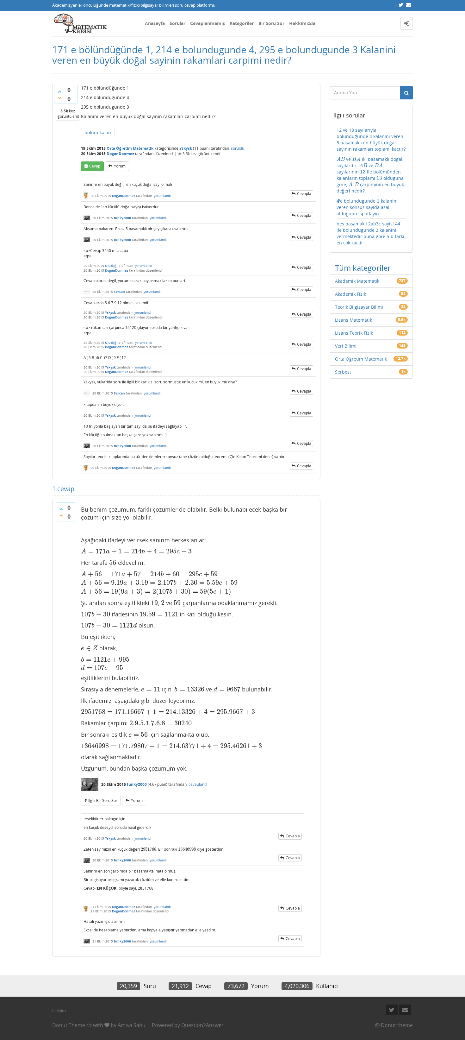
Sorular (177, 23)
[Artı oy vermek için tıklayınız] (59, 91)
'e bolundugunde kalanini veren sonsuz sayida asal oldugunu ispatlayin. (367, 207)
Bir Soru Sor (271, 23)
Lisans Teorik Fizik (354, 333)
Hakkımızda (302, 23)
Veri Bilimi (345, 346)
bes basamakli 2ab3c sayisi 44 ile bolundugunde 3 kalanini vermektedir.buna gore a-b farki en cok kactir (370, 233)
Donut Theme (68, 1025)
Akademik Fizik (350, 294)
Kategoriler (242, 23)
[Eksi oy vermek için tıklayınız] (59, 97)
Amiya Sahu (132, 1025)
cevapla (304, 193)
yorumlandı (162, 195)
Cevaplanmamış (207, 23)
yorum (120, 166)
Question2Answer (202, 1025)
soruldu (237, 148)
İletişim (59, 1010)
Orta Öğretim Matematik (130, 148)
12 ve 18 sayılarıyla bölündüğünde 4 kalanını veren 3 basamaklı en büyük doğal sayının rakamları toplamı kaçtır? (371, 139)
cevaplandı (198, 784)
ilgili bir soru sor (102, 800)
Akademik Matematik (357, 281)
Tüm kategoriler (363, 267)
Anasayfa (155, 23)
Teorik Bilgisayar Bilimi (359, 307)
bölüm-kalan (97, 132)
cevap (94, 166)
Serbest (343, 372)
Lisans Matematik (353, 320)
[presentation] (136, 551)
